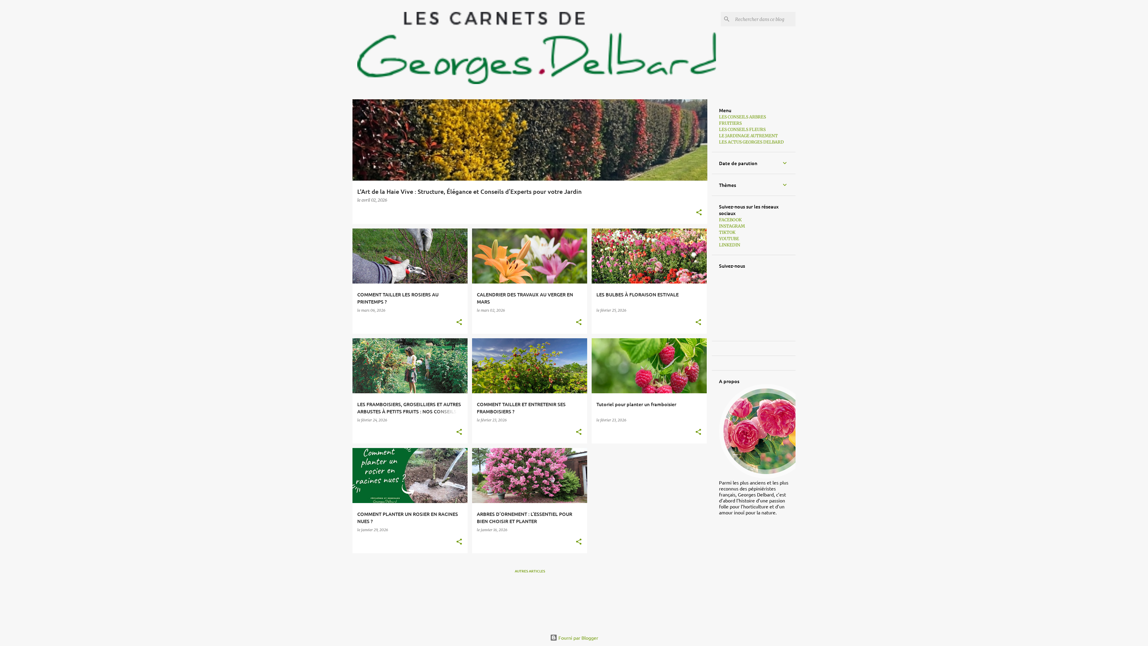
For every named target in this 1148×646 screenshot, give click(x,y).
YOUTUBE (729, 238)
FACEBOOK (730, 220)
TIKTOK (727, 232)
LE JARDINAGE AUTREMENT (748, 135)
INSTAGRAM (732, 226)
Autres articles (530, 571)
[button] (699, 213)
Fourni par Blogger (577, 638)
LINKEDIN (729, 245)
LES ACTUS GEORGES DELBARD (751, 142)
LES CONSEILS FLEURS (742, 129)
